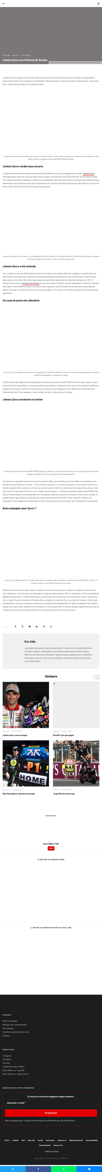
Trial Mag (40, 1140)
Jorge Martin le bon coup (64, 793)
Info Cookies (8, 1028)
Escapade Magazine (45, 1145)
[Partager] (15, 627)
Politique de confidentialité (15, 1025)
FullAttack (16, 1140)
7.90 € (51, 848)
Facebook (7, 1059)
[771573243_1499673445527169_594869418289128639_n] (26, 763)
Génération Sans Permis (76, 1140)
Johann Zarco (89, 173)
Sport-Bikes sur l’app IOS (14, 1070)
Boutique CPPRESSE (92, 1140)
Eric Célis (6, 55)
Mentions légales (10, 1021)
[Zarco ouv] (26, 705)
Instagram (7, 1056)
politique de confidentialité (46, 1120)
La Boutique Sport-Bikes (13, 1067)
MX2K (23, 1140)
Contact (6, 1036)
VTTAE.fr (7, 1140)
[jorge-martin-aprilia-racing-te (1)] (76, 763)
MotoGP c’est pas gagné (63, 735)
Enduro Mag (31, 1140)
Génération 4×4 (62, 1140)
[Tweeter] (23, 627)
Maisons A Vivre (58, 1145)
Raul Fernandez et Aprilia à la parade (19, 793)
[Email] (44, 627)
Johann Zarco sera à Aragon (15, 735)
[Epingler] (30, 627)
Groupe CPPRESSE (61, 1158)
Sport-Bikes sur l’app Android (15, 1074)
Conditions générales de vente (16, 1032)
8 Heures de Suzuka (30, 283)
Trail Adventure (50, 1140)
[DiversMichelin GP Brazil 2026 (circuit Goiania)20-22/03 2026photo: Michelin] (76, 705)
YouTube (6, 1063)
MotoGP (15, 55)
